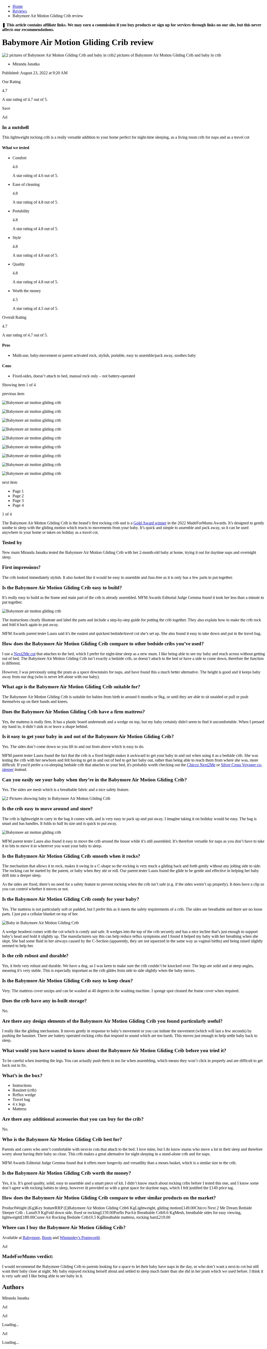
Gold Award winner (150, 523)
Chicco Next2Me (201, 765)
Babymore (31, 1237)
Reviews (20, 11)
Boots (47, 1237)
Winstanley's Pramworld (80, 1237)
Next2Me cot (24, 654)
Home (18, 6)
